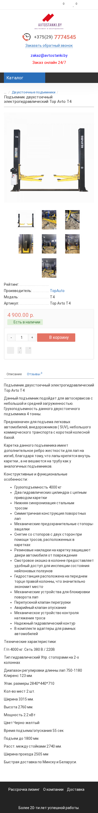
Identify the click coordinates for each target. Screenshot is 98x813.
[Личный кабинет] (87, 4)
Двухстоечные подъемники (33, 92)
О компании (53, 789)
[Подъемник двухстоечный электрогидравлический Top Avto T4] (49, 157)
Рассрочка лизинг (24, 789)
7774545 (55, 37)
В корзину (59, 337)
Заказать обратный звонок (49, 45)
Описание (14, 374)
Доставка (75, 789)
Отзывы (34, 374)
